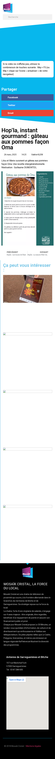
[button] (49, 6)
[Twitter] (30, 752)
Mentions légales (33, 746)
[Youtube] (25, 752)
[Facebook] (19, 752)
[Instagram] (36, 752)
